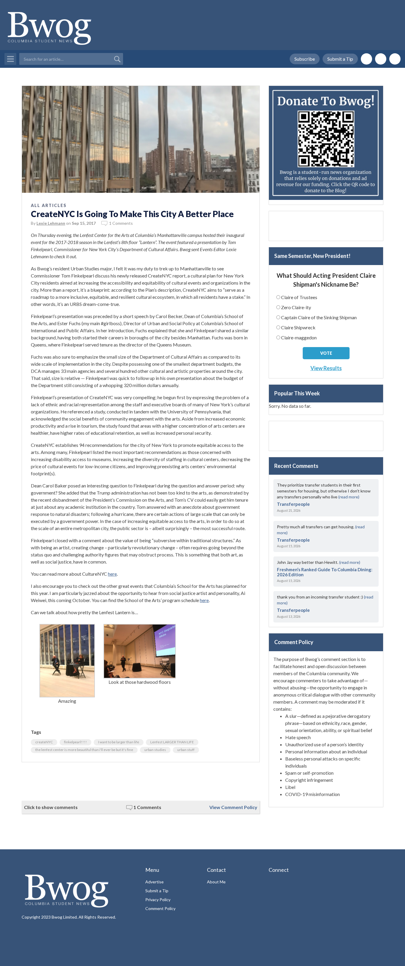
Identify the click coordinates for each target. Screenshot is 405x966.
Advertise (154, 881)
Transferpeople (293, 504)
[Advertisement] (141, 781)
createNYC (44, 742)
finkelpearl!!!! (75, 742)
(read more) (348, 496)
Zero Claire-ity (296, 307)
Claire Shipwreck (298, 327)
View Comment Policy (233, 807)
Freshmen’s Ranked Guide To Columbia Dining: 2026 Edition (324, 572)
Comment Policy (160, 908)
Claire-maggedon (299, 337)
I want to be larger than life (118, 742)
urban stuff (185, 749)
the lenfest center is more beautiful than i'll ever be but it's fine (84, 749)
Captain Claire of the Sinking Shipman (319, 317)
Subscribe (304, 59)
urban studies (155, 749)
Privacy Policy (157, 899)
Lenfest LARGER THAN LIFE (172, 742)
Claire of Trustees (299, 297)
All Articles (49, 205)
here (112, 574)
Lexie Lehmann (50, 223)
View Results (326, 368)
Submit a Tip (340, 59)
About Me (216, 881)
